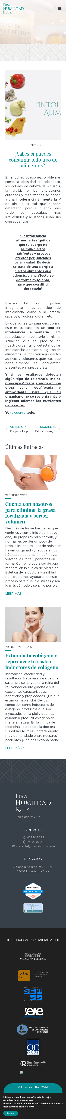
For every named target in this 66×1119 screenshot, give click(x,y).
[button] (59, 8)
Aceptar (10, 1113)
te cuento (17, 413)
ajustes (30, 1106)
